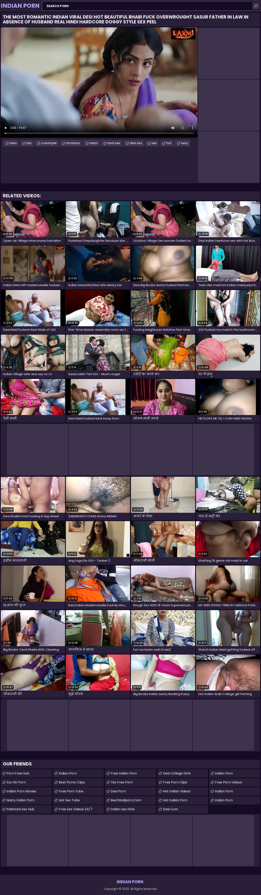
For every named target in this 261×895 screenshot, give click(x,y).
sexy (184, 143)
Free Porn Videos (228, 782)
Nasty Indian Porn (20, 800)
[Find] (255, 5)
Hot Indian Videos (176, 791)
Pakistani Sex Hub (20, 809)
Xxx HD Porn (16, 782)
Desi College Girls (177, 773)
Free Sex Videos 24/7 (75, 809)
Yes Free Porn (122, 782)
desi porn (118, 791)
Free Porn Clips (175, 782)
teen (13, 143)
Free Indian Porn (124, 773)
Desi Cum (170, 809)
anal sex (113, 143)
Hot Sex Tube (69, 800)
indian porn (224, 773)
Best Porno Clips (72, 782)
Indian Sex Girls (123, 809)
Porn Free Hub (18, 773)
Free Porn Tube (71, 791)
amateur (73, 143)
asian (94, 143)
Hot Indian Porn (175, 800)
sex (154, 143)
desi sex (136, 143)
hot (169, 143)
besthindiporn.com (126, 800)
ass (29, 143)
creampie (49, 143)
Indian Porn (68, 773)
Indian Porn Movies (21, 791)
